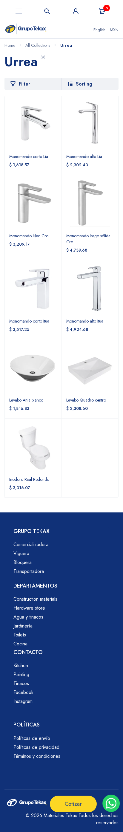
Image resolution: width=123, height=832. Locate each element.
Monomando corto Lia (28, 156)
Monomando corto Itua (29, 321)
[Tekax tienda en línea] (25, 30)
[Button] (47, 11)
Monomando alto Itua (84, 321)
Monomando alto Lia (84, 156)
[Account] (75, 11)
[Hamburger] (18, 11)
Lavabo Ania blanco (26, 400)
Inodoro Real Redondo (29, 479)
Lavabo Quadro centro (86, 400)
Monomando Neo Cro (28, 236)
